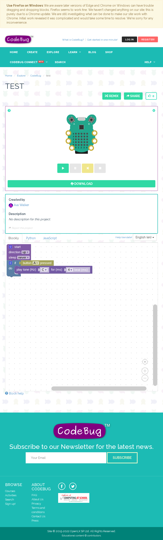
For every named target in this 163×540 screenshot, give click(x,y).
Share (134, 96)
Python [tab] (31, 238)
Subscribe (122, 458)
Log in (129, 39)
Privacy (36, 503)
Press (35, 520)
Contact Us (38, 516)
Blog (92, 52)
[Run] (63, 168)
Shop (109, 52)
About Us (37, 499)
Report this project (21, 227)
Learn (72, 52)
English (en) (144, 237)
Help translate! (124, 237)
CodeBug (19, 39)
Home (14, 52)
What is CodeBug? (73, 39)
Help (148, 62)
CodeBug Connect (26, 62)
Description (17, 214)
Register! (148, 39)
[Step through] (87, 168)
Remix (113, 96)
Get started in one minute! (102, 39)
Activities (10, 495)
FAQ (34, 495)
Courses (10, 491)
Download (83, 183)
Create (32, 52)
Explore (53, 52)
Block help (16, 393)
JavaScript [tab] (50, 238)
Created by (17, 199)
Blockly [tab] (13, 238)
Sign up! (10, 503)
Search (60, 62)
